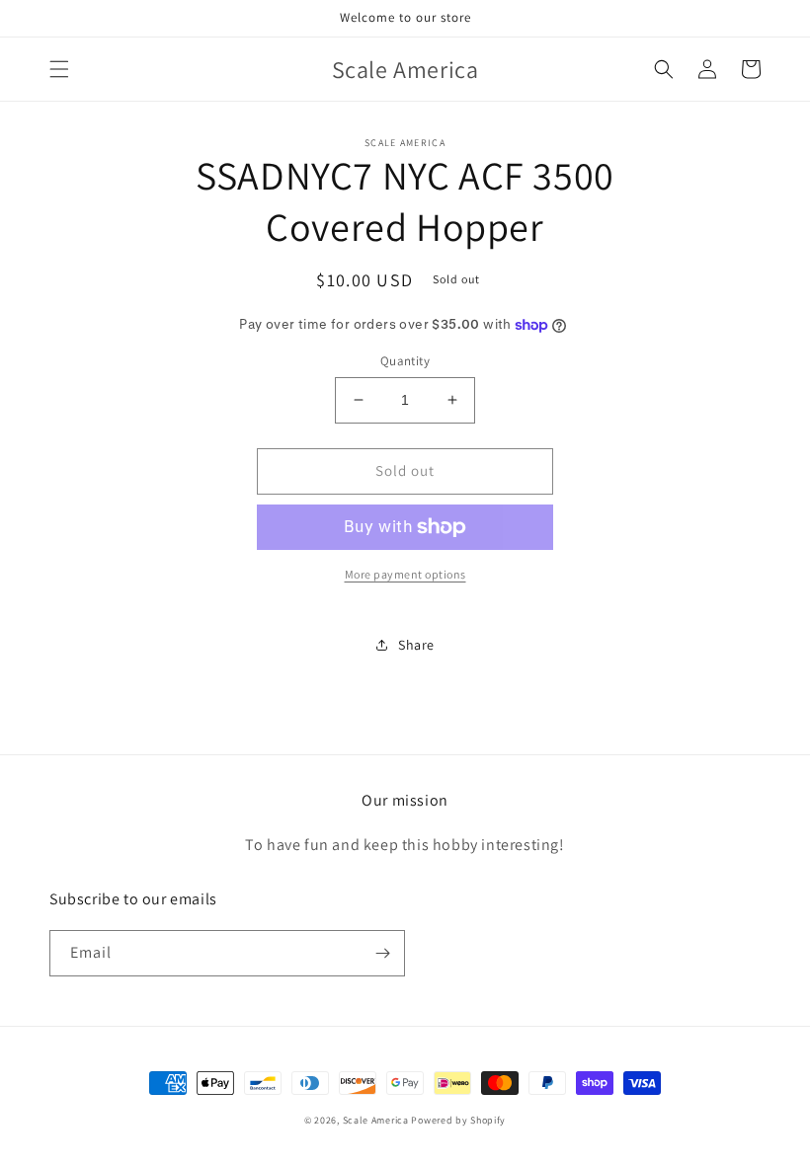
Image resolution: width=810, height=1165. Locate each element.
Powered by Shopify (458, 1120)
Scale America (376, 1120)
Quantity (405, 360)
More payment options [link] (405, 574)
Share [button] (416, 645)
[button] (59, 69)
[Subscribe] (382, 953)
